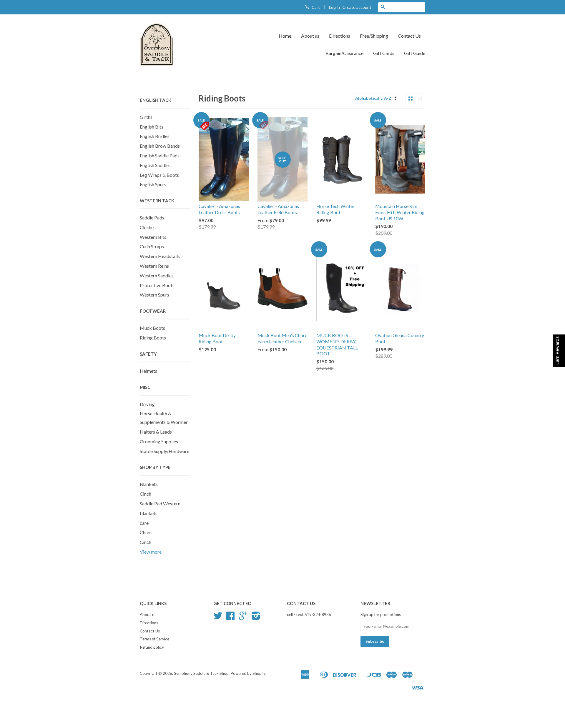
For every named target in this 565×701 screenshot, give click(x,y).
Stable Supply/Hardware (164, 451)
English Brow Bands (160, 146)
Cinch (145, 494)
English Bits (151, 126)
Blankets (149, 484)
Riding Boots (153, 337)
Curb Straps (152, 246)
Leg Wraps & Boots (159, 175)
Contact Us (409, 36)
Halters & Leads (156, 431)
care (144, 523)
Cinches (148, 227)
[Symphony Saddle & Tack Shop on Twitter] (217, 617)
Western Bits (153, 237)
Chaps (146, 532)
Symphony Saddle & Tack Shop (201, 673)
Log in (334, 7)
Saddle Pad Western (160, 503)
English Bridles (155, 136)
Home (285, 36)
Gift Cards (383, 53)
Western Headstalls (160, 256)
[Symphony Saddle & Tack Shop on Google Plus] (243, 617)
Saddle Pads (152, 217)
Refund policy (152, 647)
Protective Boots (157, 285)
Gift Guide (414, 53)
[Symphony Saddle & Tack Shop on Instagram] (255, 617)
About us (310, 36)
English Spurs (153, 184)
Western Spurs (154, 294)
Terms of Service (154, 639)
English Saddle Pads (160, 155)
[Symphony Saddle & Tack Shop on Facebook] (230, 617)
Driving (147, 404)
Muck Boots (152, 328)
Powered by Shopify (248, 673)
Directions (339, 36)
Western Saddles (157, 275)
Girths (146, 117)
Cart (315, 7)
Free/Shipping (374, 36)
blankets (148, 513)
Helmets (148, 371)
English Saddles (155, 165)
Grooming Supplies (159, 441)
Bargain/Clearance (344, 53)
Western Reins (154, 266)
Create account (357, 7)
